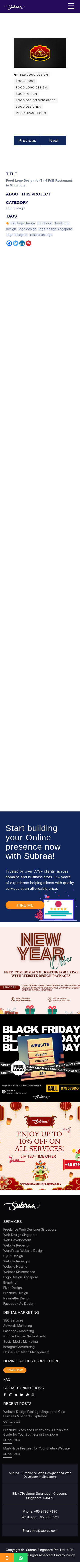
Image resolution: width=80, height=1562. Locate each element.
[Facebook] (9, 243)
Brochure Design (15, 1293)
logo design (26, 94)
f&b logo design (34, 74)
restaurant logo (31, 113)
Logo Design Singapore (20, 1277)
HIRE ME (25, 905)
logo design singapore (36, 100)
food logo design (31, 87)
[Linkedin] (22, 243)
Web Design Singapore (20, 1235)
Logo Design (15, 208)
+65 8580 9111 (48, 1517)
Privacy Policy (64, 1555)
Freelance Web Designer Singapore (29, 1229)
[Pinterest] (28, 243)
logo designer (28, 106)
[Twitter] (15, 243)
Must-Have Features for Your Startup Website (36, 1448)
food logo (25, 81)
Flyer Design (12, 1288)
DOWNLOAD (15, 1370)
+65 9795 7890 (45, 1511)
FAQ (6, 1379)
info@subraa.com (44, 1530)
